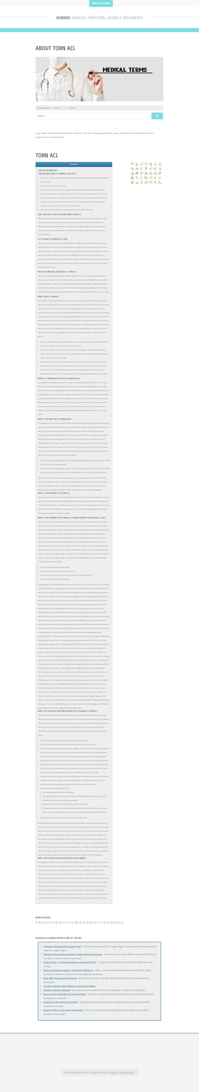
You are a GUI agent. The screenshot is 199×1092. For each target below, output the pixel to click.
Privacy (112, 1072)
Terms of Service (126, 1072)
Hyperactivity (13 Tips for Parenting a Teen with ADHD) (70, 962)
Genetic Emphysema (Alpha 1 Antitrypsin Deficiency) (68, 970)
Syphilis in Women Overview (57, 990)
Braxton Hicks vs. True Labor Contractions (63, 1010)
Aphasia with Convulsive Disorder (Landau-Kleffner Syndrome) (73, 954)
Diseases (63, 17)
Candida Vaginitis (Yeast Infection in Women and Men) (69, 986)
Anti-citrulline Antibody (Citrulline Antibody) (65, 994)
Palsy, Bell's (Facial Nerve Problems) (60, 978)
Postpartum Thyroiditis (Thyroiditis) (61, 1002)
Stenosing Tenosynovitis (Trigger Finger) (63, 946)
